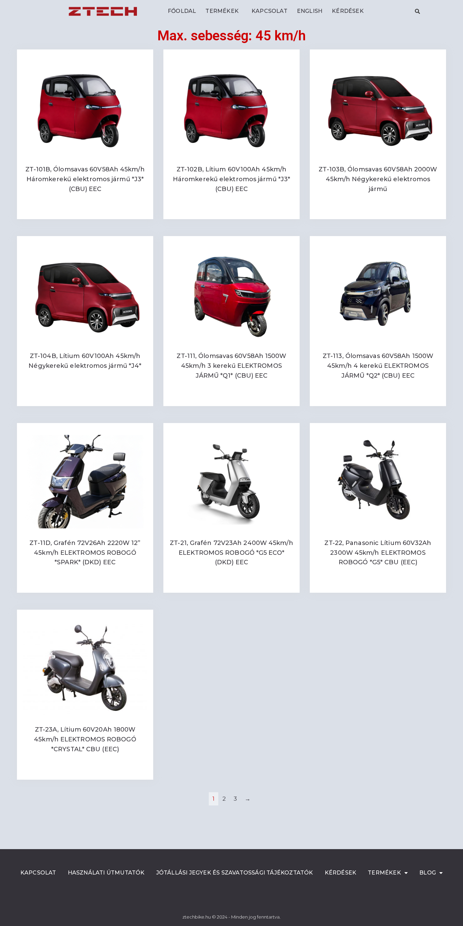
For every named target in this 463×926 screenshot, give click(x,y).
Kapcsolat (269, 11)
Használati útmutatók (106, 872)
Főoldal (182, 11)
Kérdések (348, 11)
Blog (427, 872)
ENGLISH (309, 11)
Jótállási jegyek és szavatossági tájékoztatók (234, 872)
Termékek (222, 11)
